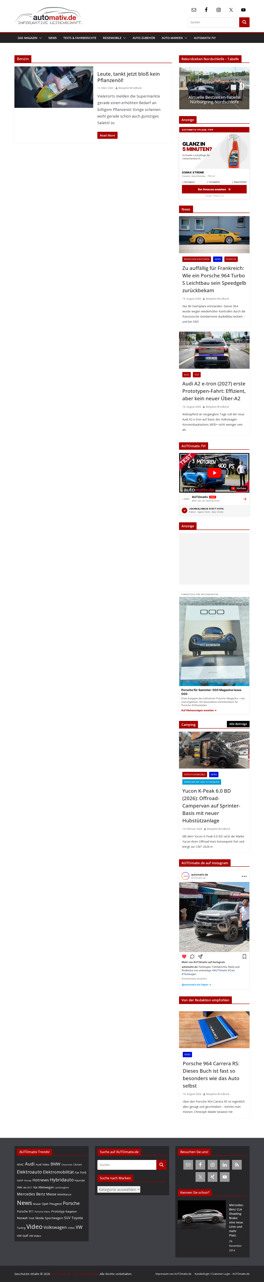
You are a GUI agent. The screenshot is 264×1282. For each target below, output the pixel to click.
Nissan (37, 1204)
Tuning (21, 1228)
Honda (27, 1180)
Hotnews (40, 1180)
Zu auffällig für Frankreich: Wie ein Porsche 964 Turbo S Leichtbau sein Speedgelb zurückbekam (214, 279)
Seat (31, 1218)
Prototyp (58, 1211)
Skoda (39, 1218)
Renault (22, 1218)
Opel (45, 1204)
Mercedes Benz (31, 1193)
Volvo (71, 1228)
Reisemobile (112, 38)
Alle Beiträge (238, 724)
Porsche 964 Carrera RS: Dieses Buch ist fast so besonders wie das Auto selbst (211, 1074)
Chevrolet (66, 1164)
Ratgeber (71, 1211)
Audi (186, 374)
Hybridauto (62, 1180)
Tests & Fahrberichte (79, 38)
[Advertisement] (213, 559)
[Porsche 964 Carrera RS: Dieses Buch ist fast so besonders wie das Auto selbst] (214, 1029)
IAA (19, 1187)
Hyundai (80, 1180)
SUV (67, 1218)
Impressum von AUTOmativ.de (173, 1274)
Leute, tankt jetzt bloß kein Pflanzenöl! (128, 77)
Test (196, 374)
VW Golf (22, 1236)
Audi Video (43, 1164)
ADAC (20, 1164)
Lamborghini (62, 1187)
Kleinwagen (46, 1187)
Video (34, 1226)
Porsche (231, 259)
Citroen (77, 1164)
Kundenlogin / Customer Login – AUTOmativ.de (222, 1274)
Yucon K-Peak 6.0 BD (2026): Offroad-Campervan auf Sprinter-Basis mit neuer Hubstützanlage (211, 805)
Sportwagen (54, 1218)
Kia (35, 1187)
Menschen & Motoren (196, 259)
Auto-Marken (172, 38)
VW (79, 1227)
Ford (83, 1172)
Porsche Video (42, 1211)
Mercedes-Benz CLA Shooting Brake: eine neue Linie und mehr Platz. (236, 1220)
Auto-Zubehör (144, 38)
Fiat (77, 1172)
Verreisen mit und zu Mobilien (201, 782)
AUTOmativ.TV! (205, 38)
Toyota (77, 1217)
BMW (55, 1164)
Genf (20, 1180)
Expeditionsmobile (194, 774)
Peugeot (55, 1204)
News (52, 38)
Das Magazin (27, 38)
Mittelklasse (64, 1194)
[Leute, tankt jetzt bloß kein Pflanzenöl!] (53, 87)
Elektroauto (29, 1172)
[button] (39, 38)
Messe (51, 1194)
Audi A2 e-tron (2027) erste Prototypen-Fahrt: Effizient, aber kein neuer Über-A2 (214, 391)
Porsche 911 (25, 1211)
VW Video (35, 1236)
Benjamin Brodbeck (130, 88)
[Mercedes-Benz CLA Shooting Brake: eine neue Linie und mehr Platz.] (202, 1227)
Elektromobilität (58, 1172)
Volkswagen (55, 1227)
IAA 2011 (27, 1187)
